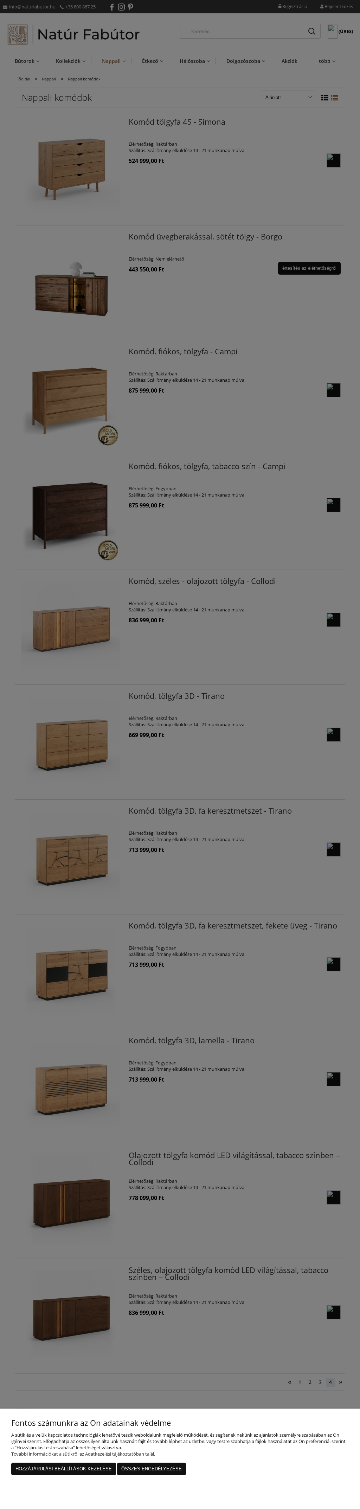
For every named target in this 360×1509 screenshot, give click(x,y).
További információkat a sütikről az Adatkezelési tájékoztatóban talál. (83, 1454)
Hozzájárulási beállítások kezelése (63, 1468)
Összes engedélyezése (151, 1468)
